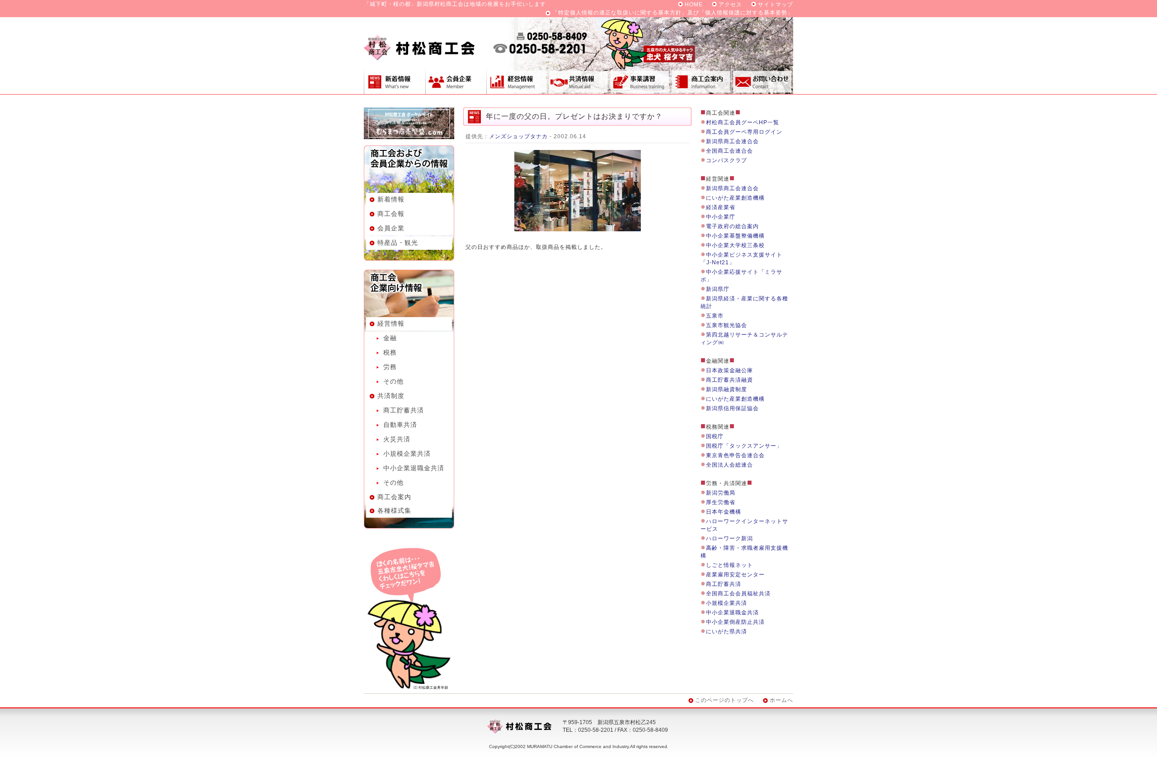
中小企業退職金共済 (413, 468)
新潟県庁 (717, 289)
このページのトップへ (724, 700)
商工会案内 (701, 80)
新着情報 (394, 80)
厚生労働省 (720, 502)
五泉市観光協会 (726, 325)
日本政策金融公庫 (729, 370)
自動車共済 (400, 424)
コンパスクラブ (726, 160)
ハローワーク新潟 (729, 538)
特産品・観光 (397, 242)
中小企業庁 (720, 217)
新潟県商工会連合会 (732, 141)
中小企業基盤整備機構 (735, 236)
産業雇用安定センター (735, 574)
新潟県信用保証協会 (732, 408)
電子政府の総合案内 (732, 226)
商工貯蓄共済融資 (729, 380)
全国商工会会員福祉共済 (738, 593)
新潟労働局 (720, 493)
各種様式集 (394, 510)
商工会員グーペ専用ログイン (744, 132)
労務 (390, 366)
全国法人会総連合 (729, 465)
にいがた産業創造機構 (735, 198)
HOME (694, 4)
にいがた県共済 (726, 631)
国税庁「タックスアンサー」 (744, 446)
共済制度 (578, 80)
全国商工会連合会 (729, 151)
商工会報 (390, 213)
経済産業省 (720, 207)
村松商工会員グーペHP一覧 (742, 122)
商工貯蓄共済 (403, 410)
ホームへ (781, 700)
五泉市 (715, 316)
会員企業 (455, 80)
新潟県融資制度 (726, 389)
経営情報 (517, 80)
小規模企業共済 (407, 453)
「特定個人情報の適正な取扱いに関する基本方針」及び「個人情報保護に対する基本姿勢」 (672, 12)
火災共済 (396, 439)
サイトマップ (775, 4)
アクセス (730, 4)
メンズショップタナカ (518, 136)
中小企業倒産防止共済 (735, 622)
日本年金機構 (723, 512)
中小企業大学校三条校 (735, 245)
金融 (390, 338)
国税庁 (715, 436)
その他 (393, 381)
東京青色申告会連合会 (735, 455)
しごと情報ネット (729, 565)
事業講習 (639, 80)
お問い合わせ (762, 80)
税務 (390, 352)
